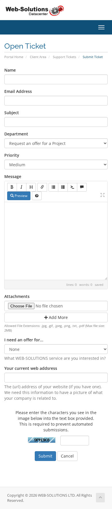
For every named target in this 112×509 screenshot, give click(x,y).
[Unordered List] (53, 187)
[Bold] (12, 187)
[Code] (72, 187)
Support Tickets (64, 57)
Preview (20, 195)
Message (12, 176)
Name (10, 70)
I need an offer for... (23, 339)
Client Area (38, 57)
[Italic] (21, 187)
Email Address (18, 91)
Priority (11, 155)
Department (16, 134)
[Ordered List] (63, 187)
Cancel (67, 456)
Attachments (17, 296)
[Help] (37, 196)
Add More (58, 317)
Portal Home (13, 57)
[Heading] (31, 187)
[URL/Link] (42, 187)
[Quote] (82, 187)
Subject (11, 112)
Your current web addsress (30, 368)
